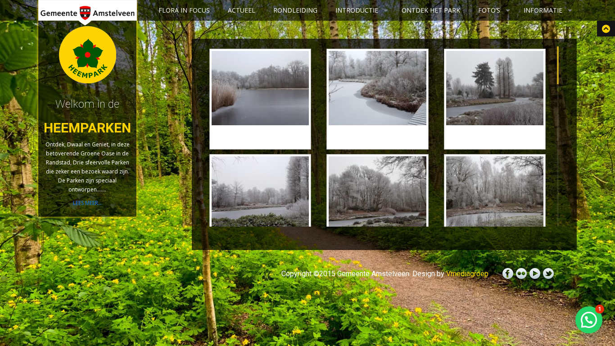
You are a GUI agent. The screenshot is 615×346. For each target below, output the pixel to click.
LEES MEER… (87, 203)
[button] (588, 319)
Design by (450, 273)
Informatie (543, 10)
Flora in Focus (184, 10)
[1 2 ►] (384, 136)
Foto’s (489, 10)
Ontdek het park (431, 10)
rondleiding (295, 10)
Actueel (241, 10)
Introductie (356, 10)
